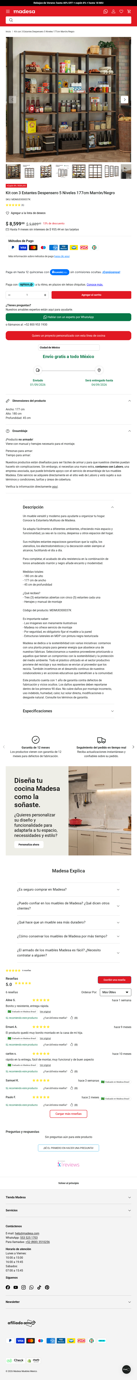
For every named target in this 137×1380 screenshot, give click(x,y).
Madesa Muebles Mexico (25, 1371)
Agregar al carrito (91, 294)
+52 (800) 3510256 (38, 1242)
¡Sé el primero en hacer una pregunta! (68, 1148)
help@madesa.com (27, 1233)
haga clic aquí (61, 256)
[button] (129, 11)
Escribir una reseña (114, 979)
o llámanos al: (15, 324)
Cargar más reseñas (68, 1113)
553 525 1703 (29, 1237)
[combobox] (68, 20)
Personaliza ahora (29, 844)
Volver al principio (68, 1183)
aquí (55, 486)
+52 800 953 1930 (35, 324)
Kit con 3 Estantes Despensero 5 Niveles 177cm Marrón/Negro (44, 32)
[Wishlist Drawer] (121, 11)
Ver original (45, 1011)
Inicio (8, 32)
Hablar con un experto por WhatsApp (70, 317)
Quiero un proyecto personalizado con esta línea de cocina (68, 335)
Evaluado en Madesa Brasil (22, 1011)
